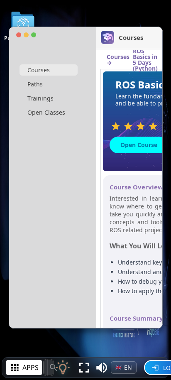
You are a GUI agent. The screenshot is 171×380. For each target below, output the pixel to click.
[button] (102, 367)
